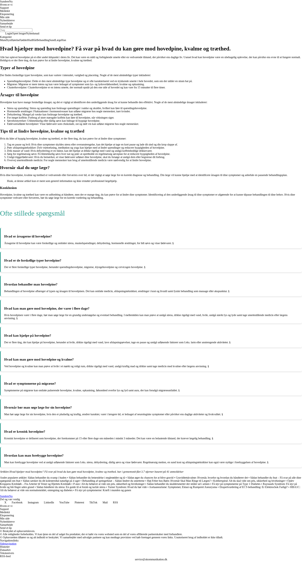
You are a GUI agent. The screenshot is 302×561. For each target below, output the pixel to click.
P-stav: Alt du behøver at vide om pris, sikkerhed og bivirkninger (109, 483)
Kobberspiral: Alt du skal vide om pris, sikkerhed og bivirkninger (249, 480)
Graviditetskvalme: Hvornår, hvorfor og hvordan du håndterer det (212, 477)
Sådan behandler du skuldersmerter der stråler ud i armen (178, 483)
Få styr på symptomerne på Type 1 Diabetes (236, 483)
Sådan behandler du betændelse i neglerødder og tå (97, 477)
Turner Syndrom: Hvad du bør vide (127, 487)
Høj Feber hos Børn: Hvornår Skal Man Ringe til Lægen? (179, 480)
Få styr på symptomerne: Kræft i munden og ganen (103, 490)
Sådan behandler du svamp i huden (47, 477)
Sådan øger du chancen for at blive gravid (150, 477)
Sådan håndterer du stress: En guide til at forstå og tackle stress (71, 487)
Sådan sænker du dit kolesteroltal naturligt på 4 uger (51, 480)
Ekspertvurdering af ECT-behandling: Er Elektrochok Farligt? (254, 487)
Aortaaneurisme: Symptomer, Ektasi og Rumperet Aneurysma (183, 487)
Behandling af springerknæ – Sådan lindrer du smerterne (113, 480)
